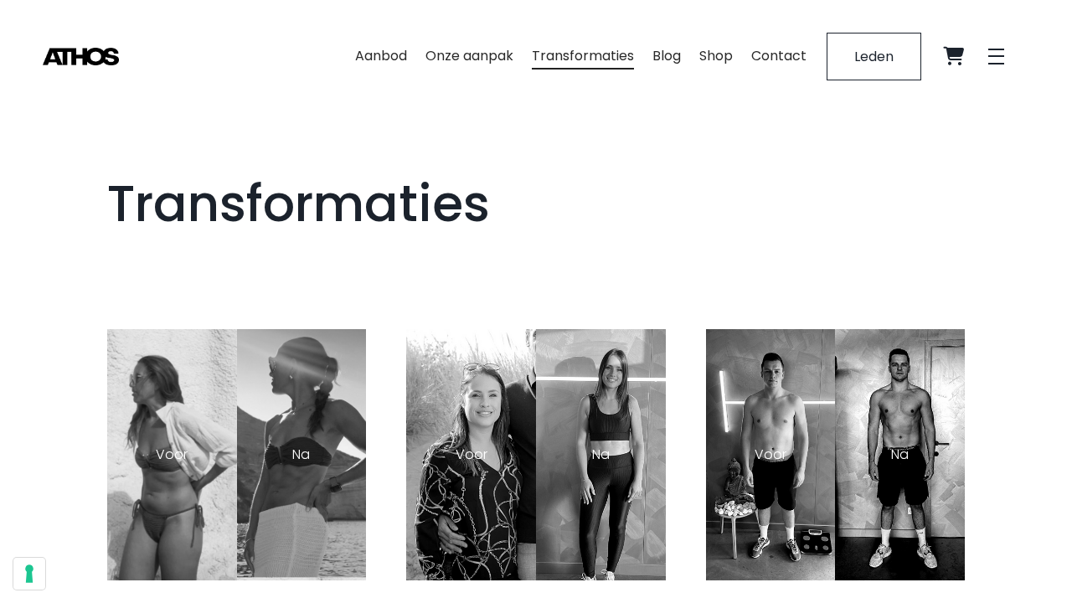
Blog (666, 55)
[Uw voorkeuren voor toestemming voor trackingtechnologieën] (29, 574)
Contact (779, 55)
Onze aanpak (469, 55)
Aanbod (381, 55)
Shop (716, 55)
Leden (874, 56)
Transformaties (583, 55)
